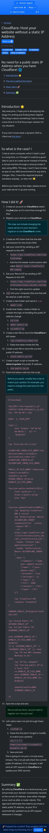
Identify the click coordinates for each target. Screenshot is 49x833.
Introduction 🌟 (13, 75)
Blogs (31, 7)
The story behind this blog (18, 81)
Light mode (18, 7)
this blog (16, 136)
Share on (6, 41)
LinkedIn (38, 830)
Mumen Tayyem (26, 3)
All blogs (7, 23)
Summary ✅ (12, 92)
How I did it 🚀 (13, 86)
